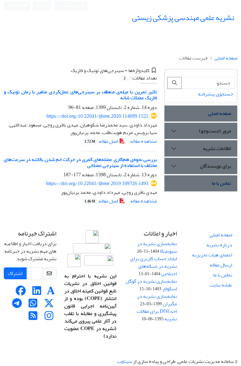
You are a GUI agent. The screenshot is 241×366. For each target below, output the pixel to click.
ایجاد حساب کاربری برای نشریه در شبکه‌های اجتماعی (153, 266)
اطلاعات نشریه (217, 148)
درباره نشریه (219, 245)
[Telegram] (16, 305)
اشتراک (15, 273)
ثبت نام (43, 5)
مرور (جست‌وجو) (215, 131)
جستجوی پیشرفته (215, 94)
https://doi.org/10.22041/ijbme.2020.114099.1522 (97, 116)
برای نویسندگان (215, 166)
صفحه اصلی (226, 58)
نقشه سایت (221, 285)
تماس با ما (221, 183)
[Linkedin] (36, 292)
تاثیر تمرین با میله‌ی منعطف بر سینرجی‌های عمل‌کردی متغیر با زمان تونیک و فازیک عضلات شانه (80, 94)
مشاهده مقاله (143, 141)
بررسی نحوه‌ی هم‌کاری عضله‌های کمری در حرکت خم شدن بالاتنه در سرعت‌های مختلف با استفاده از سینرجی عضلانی (80, 162)
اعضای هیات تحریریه (212, 255)
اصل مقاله (101, 141)
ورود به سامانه (70, 5)
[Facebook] (20, 292)
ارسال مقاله (221, 265)
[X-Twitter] (48, 305)
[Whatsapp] (32, 305)
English (15, 5)
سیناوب (124, 361)
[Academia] (50, 292)
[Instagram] (48, 317)
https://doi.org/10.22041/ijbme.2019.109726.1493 (97, 183)
